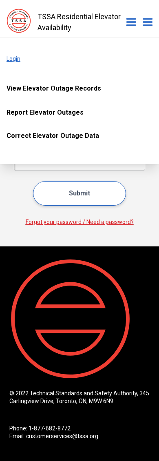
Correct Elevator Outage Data (53, 136)
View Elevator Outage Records (54, 88)
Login (13, 58)
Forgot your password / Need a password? (80, 222)
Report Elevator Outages (45, 112)
